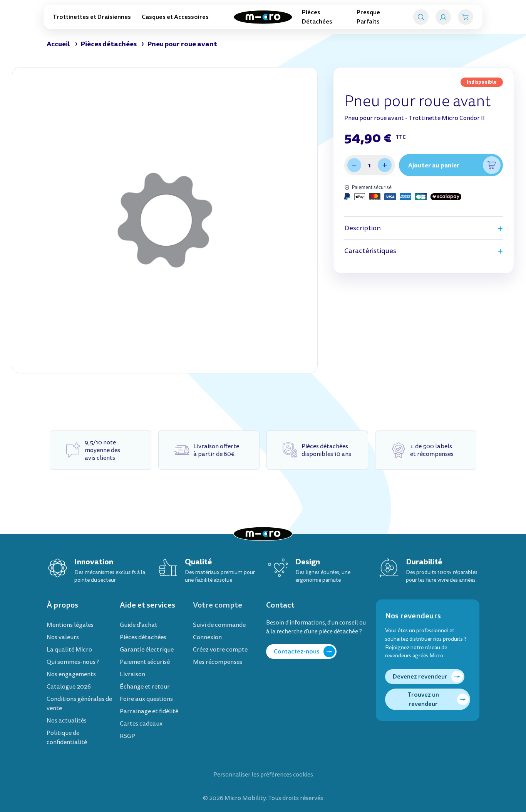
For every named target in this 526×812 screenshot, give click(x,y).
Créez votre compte (220, 649)
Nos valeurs (63, 637)
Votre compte (217, 605)
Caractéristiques (370, 251)
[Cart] (465, 17)
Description (362, 228)
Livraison (132, 674)
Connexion (207, 637)
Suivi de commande (219, 625)
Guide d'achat (138, 625)
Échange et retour (145, 686)
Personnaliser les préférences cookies (263, 775)
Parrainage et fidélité (149, 711)
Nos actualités (67, 720)
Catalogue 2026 (69, 686)
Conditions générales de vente (79, 703)
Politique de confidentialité (67, 737)
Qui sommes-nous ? (73, 662)
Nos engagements (71, 674)
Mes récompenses (217, 662)
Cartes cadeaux (141, 723)
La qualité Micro (69, 649)
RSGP (127, 736)
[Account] (443, 17)
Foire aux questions (146, 699)
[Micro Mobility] (263, 17)
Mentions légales (70, 625)
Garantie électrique (147, 649)
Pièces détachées (143, 637)
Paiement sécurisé (145, 662)
